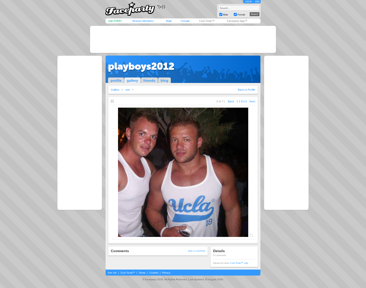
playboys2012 (141, 66)
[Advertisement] (183, 39)
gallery (132, 80)
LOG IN (248, 1)
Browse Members (143, 20)
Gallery (115, 89)
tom (127, 89)
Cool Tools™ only (239, 263)
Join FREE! (115, 20)
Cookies (153, 272)
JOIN (257, 1)
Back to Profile (246, 89)
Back (231, 101)
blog (164, 80)
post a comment (196, 251)
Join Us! (112, 272)
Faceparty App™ (237, 20)
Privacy (166, 272)
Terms (142, 272)
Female (185, 20)
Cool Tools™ (207, 20)
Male (169, 20)
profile (116, 80)
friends (149, 80)
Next (252, 101)
